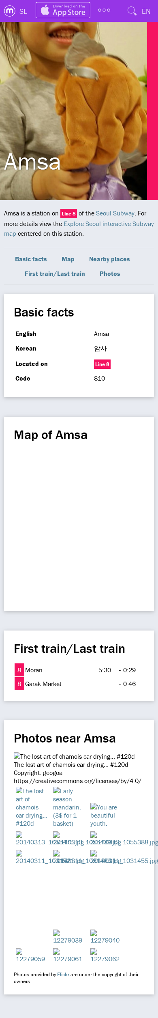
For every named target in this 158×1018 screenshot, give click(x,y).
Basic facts (31, 259)
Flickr (63, 974)
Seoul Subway (115, 213)
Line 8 (69, 213)
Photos (110, 273)
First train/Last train (55, 273)
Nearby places (109, 259)
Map (68, 259)
